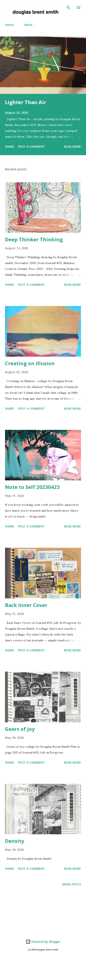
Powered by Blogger (45, 942)
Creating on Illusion (30, 363)
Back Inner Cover (26, 605)
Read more (72, 147)
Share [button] (9, 147)
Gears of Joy (20, 728)
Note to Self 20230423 (32, 486)
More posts (71, 884)
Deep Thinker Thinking (34, 239)
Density (14, 840)
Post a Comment (31, 147)
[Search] (68, 7)
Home (9, 25)
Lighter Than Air (25, 102)
